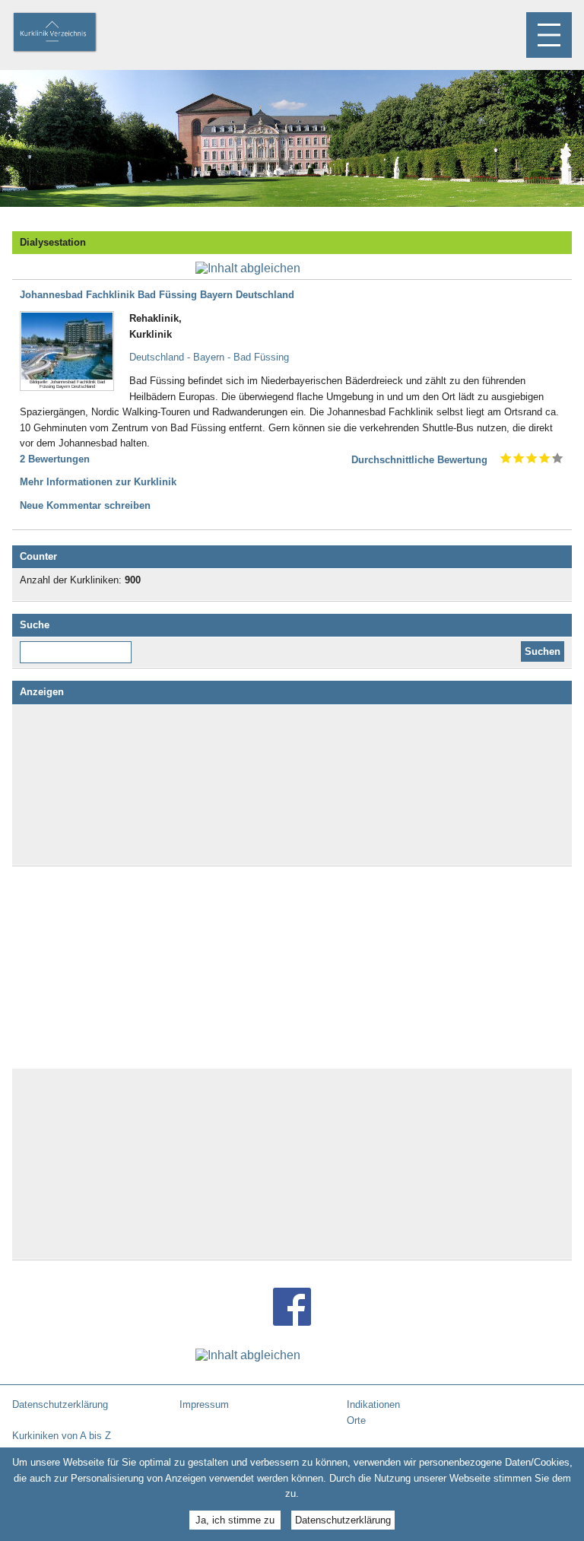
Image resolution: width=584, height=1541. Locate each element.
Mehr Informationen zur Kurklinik (98, 482)
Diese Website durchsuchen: (78, 646)
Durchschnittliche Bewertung (419, 459)
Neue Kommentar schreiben (85, 505)
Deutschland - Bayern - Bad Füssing (209, 357)
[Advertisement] (292, 785)
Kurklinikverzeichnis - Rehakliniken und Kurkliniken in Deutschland (68, 33)
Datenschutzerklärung (343, 1520)
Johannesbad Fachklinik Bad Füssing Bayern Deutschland (157, 294)
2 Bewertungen (55, 459)
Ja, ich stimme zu (235, 1520)
